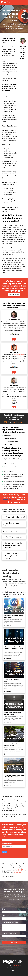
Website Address (7, 843)
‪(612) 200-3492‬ (10, 499)
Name (4, 909)
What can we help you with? (11, 922)
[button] (25, 2)
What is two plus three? (10, 933)
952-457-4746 (19, 870)
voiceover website (19, 354)
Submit (4, 852)
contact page (17, 872)
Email (4, 837)
